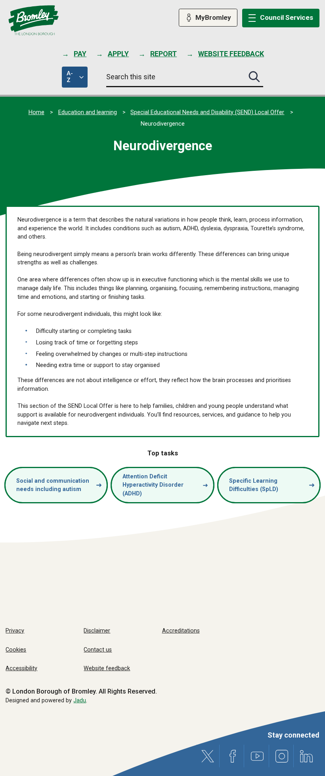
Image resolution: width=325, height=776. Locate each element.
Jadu (79, 700)
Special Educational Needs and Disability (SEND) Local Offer (207, 112)
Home (36, 112)
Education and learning (87, 112)
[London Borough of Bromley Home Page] (33, 20)
